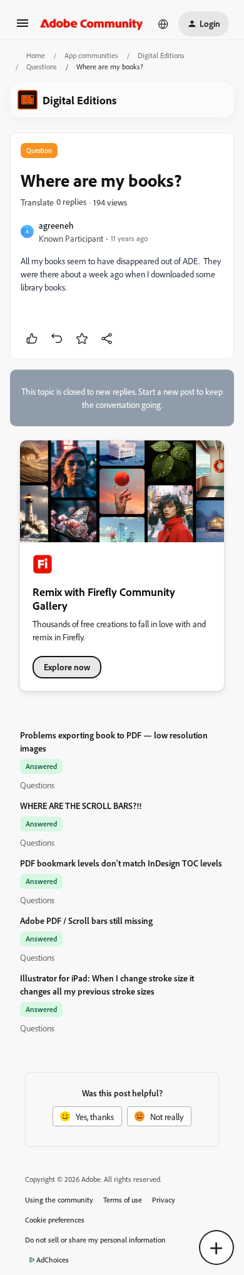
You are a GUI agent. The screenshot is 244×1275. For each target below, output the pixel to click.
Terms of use (122, 1199)
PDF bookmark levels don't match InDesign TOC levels (121, 863)
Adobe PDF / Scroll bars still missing (86, 920)
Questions (41, 66)
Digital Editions (161, 55)
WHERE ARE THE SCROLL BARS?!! (80, 805)
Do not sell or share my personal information (95, 1239)
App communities (91, 55)
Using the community (59, 1199)
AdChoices (52, 1259)
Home (35, 55)
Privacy (163, 1199)
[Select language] (163, 24)
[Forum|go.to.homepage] (91, 24)
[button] (22, 27)
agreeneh (56, 225)
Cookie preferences (54, 1219)
